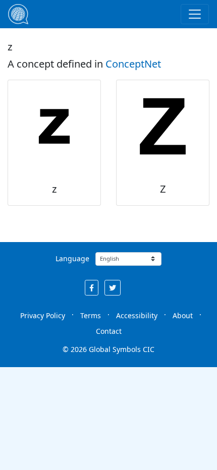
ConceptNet (133, 64)
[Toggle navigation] (195, 14)
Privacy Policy (42, 315)
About (183, 315)
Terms (90, 315)
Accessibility (136, 315)
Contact (109, 331)
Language (72, 258)
